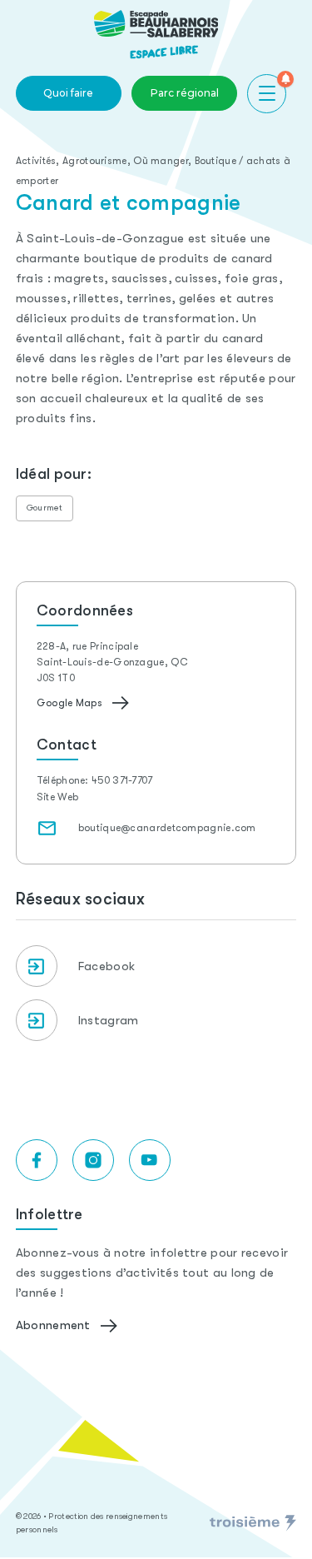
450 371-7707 (122, 780)
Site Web (57, 797)
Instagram (108, 1020)
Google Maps (69, 703)
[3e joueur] (253, 1523)
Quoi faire (68, 93)
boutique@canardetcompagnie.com (167, 828)
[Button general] (266, 93)
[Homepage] (156, 34)
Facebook (106, 966)
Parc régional (185, 93)
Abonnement (53, 1324)
